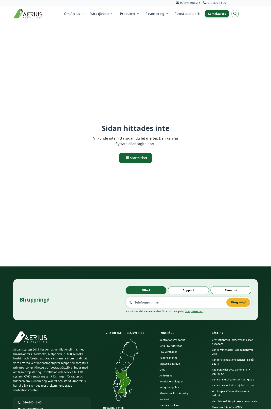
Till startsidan (135, 157)
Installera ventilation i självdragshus (233, 385)
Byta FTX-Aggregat (171, 346)
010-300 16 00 (32, 402)
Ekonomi (231, 290)
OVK (162, 369)
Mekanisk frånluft (170, 363)
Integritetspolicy (194, 311)
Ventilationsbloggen (172, 381)
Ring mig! (238, 302)
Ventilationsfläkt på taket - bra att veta (234, 401)
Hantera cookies (169, 405)
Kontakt (164, 399)
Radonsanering (169, 357)
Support (188, 290)
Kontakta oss (217, 13)
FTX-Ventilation (169, 351)
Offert (146, 290)
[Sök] (235, 13)
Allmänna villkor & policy (174, 393)
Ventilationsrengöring (172, 340)
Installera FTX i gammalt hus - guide (233, 379)
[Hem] (28, 13)
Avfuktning (166, 375)
